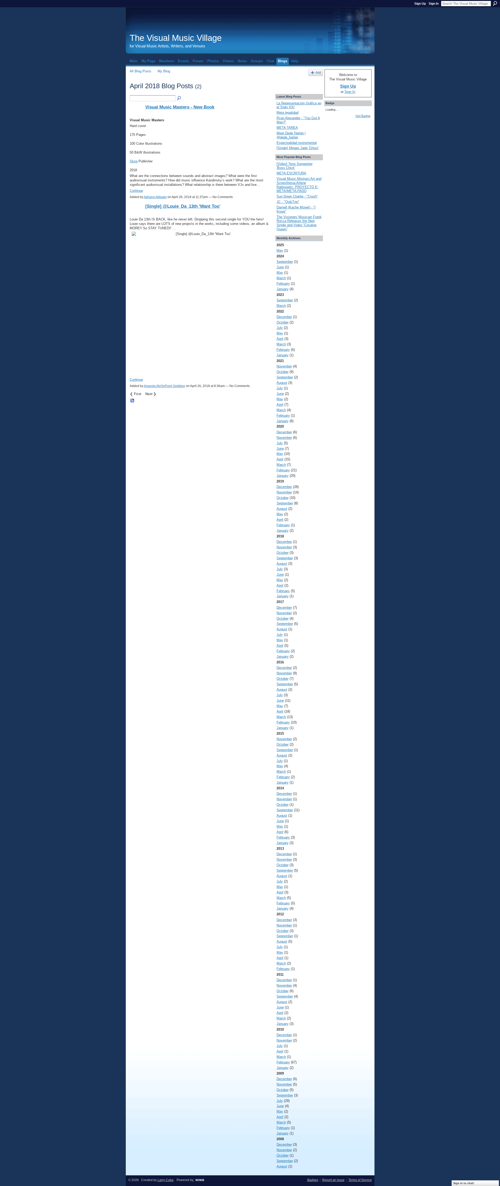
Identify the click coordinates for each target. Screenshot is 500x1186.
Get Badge (363, 116)
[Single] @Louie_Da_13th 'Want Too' (182, 206)
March (281, 278)
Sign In (434, 3)
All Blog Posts (140, 71)
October (283, 322)
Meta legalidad (287, 113)
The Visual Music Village (176, 38)
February (283, 284)
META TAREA (287, 128)
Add (318, 72)
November (284, 366)
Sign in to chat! (463, 1183)
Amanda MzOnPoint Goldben (164, 386)
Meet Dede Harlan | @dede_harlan (291, 135)
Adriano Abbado (155, 197)
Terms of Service (360, 1180)
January (283, 289)
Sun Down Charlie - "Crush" (297, 196)
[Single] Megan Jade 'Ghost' (298, 148)
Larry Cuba (165, 1180)
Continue (136, 191)
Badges (312, 1180)
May (280, 250)
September (285, 262)
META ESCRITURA (291, 173)
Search (495, 3)
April (280, 339)
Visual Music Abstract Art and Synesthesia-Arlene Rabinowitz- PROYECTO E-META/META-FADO (299, 185)
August (282, 383)
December (284, 317)
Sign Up (420, 3)
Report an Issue (333, 1180)
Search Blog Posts (179, 98)
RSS (132, 400)
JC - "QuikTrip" (288, 202)
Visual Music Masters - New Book (179, 107)
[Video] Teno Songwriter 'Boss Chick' (294, 166)
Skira (134, 161)
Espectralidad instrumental (297, 143)
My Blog (164, 71)
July (280, 328)
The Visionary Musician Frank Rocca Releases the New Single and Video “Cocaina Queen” (299, 223)
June (280, 267)
